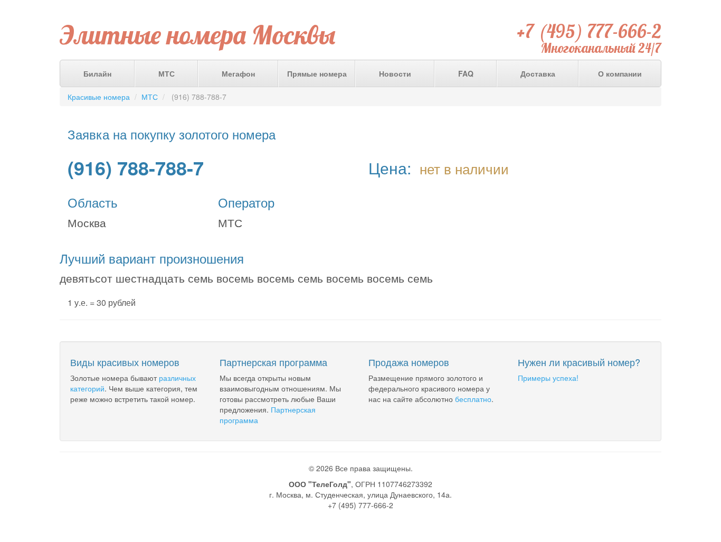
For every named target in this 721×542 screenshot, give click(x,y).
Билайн (97, 73)
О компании (620, 73)
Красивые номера (99, 96)
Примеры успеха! (548, 377)
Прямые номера (317, 73)
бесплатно (473, 399)
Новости (395, 73)
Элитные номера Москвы (198, 34)
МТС (166, 73)
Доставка (537, 73)
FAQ (465, 73)
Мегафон (238, 73)
